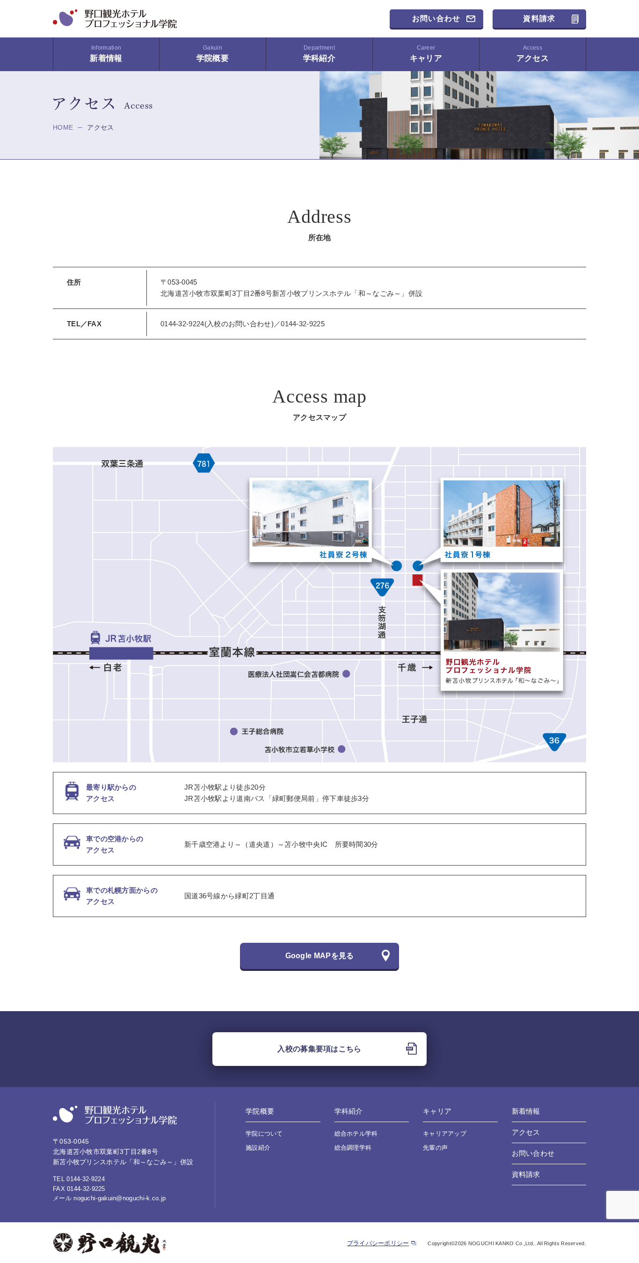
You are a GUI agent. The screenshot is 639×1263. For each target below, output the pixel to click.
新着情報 (106, 53)
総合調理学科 (353, 1147)
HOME (63, 127)
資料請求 (539, 18)
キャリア (426, 53)
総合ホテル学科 (356, 1133)
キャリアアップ (444, 1133)
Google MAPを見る (319, 956)
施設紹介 (258, 1147)
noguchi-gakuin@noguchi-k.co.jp (119, 1198)
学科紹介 (319, 53)
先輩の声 (435, 1147)
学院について (264, 1133)
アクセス (532, 53)
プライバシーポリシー (378, 1243)
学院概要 (212, 53)
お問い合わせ (436, 18)
